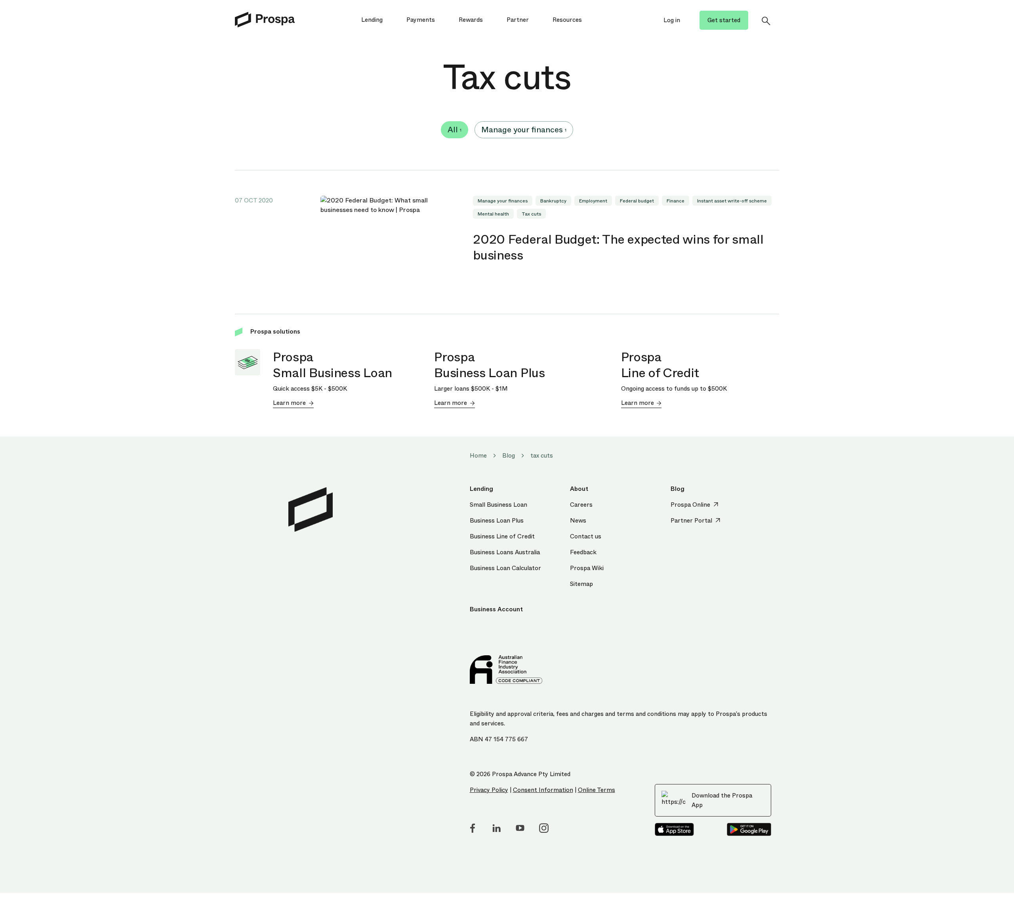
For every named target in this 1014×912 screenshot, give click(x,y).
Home (478, 455)
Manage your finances (523, 129)
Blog (508, 455)
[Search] (765, 20)
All (454, 129)
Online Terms (596, 790)
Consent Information (543, 790)
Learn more (289, 403)
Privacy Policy (489, 790)
